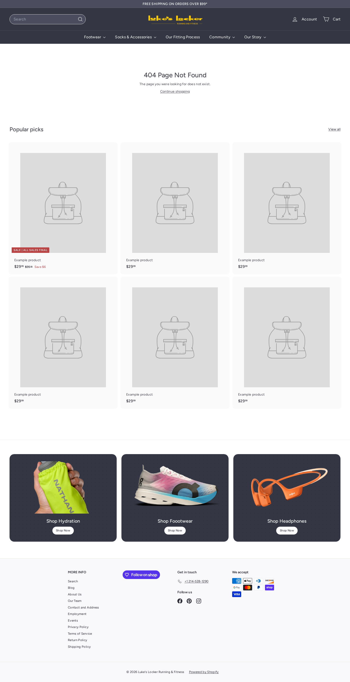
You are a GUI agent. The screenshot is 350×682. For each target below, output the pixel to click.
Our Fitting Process (183, 37)
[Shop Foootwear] (175, 487)
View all (334, 129)
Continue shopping (175, 91)
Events (73, 620)
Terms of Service (80, 633)
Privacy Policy (78, 627)
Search (73, 581)
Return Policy (77, 640)
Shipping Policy (79, 646)
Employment (77, 614)
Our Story (253, 37)
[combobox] (48, 19)
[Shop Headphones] (286, 487)
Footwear (93, 37)
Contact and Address (83, 607)
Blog (71, 587)
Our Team (75, 601)
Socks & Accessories (134, 37)
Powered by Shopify (204, 672)
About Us (75, 594)
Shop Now (63, 530)
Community (220, 37)
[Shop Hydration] (63, 487)
